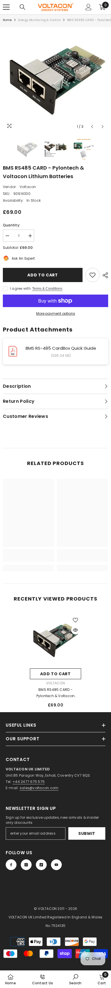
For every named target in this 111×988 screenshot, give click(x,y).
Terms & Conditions (47, 289)
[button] (92, 127)
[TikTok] (41, 864)
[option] (55, 79)
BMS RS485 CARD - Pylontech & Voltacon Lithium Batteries (55, 693)
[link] (28, 559)
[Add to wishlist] (92, 275)
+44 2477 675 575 (29, 781)
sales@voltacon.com (39, 787)
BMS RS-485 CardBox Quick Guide (61, 348)
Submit (86, 833)
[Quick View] (75, 630)
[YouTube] (56, 864)
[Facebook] (11, 864)
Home (7, 20)
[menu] (6, 7)
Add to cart (42, 275)
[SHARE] (104, 275)
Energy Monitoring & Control (39, 20)
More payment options (55, 313)
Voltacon (28, 186)
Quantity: (11, 225)
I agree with (20, 288)
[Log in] (88, 7)
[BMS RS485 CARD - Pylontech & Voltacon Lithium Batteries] (55, 640)
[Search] (22, 7)
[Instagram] (26, 864)
